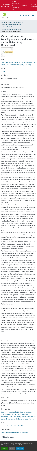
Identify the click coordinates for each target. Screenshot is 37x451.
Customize (20, 448)
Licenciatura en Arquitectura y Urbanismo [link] (12, 29)
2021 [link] (3, 71)
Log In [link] (27, 15)
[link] (18, 63)
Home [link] (3, 22)
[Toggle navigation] (33, 15)
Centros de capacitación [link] (9, 412)
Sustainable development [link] (26, 419)
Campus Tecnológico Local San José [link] (12, 25)
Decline (12, 448)
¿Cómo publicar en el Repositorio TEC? (15, 6)
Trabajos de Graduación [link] (15, 22)
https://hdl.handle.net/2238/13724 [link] (13, 426)
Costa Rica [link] (12, 417)
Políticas (25, 6)
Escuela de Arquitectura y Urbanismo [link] (12, 27)
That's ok (4, 448)
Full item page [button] (9, 437)
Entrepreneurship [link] (11, 419)
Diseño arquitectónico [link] (24, 412)
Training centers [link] (21, 417)
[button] (4, 15)
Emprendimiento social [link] (8, 414)
